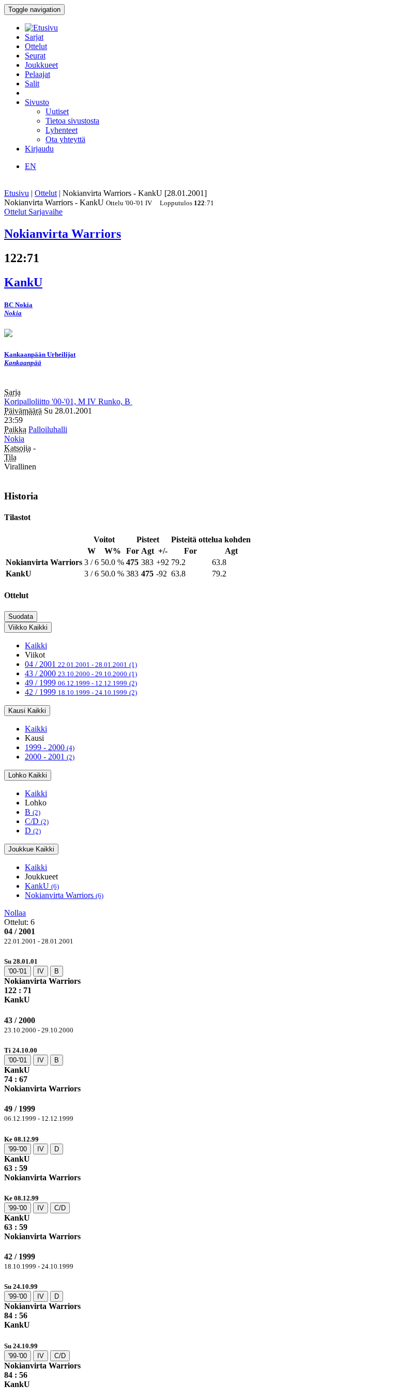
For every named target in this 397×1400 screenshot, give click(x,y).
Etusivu (16, 193)
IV (40, 971)
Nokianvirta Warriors (64, 895)
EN (30, 166)
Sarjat (34, 37)
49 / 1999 (81, 682)
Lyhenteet (61, 130)
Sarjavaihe (45, 211)
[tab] (198, 980)
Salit (32, 83)
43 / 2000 (81, 673)
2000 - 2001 (49, 756)
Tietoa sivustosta (72, 120)
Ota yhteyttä (65, 139)
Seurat (35, 55)
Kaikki (36, 645)
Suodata (20, 616)
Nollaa (15, 912)
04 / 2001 (81, 664)
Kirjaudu (39, 148)
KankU (42, 885)
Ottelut (36, 46)
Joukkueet (41, 64)
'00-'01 (17, 971)
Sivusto (37, 102)
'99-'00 (17, 1149)
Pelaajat (37, 74)
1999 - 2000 (49, 747)
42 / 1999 (81, 692)
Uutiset (57, 111)
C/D (37, 821)
